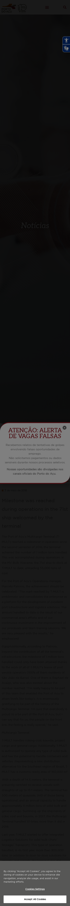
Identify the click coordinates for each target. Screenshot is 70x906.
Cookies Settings (35, 889)
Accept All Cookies (35, 899)
